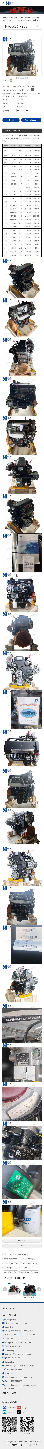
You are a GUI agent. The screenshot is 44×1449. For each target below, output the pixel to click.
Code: (4, 106)
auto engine (8, 1267)
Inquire (12, 120)
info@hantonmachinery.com (16, 1323)
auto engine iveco (25, 1267)
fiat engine (22, 1254)
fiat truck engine (29, 1259)
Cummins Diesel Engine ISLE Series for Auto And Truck (14, 1297)
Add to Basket (31, 120)
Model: (5, 99)
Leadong (26, 1444)
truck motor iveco (30, 1263)
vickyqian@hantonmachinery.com (18, 1342)
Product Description (12, 130)
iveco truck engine (11, 1259)
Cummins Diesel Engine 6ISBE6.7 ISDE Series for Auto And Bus (29, 1297)
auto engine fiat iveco (29, 1272)
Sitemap (35, 1444)
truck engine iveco (11, 1263)
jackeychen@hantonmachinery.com (19, 1330)
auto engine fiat (10, 1272)
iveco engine (9, 1254)
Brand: (5, 103)
